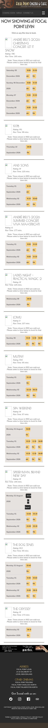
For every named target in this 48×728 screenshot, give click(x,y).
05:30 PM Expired (28, 501)
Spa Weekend (22, 408)
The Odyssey (21, 609)
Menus (19, 13)
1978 (16, 126)
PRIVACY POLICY (25, 717)
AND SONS (21, 165)
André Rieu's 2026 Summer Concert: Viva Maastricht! (26, 220)
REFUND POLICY (38, 717)
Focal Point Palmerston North (24, 687)
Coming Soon (9, 13)
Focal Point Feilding (24, 682)
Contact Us (28, 13)
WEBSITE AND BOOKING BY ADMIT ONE (24, 708)
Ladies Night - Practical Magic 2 (27, 277)
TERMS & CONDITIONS (12, 717)
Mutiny (18, 356)
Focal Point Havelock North (24, 685)
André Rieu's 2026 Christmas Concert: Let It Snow (22, 45)
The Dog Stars (23, 544)
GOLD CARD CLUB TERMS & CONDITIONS (24, 718)
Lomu (17, 317)
